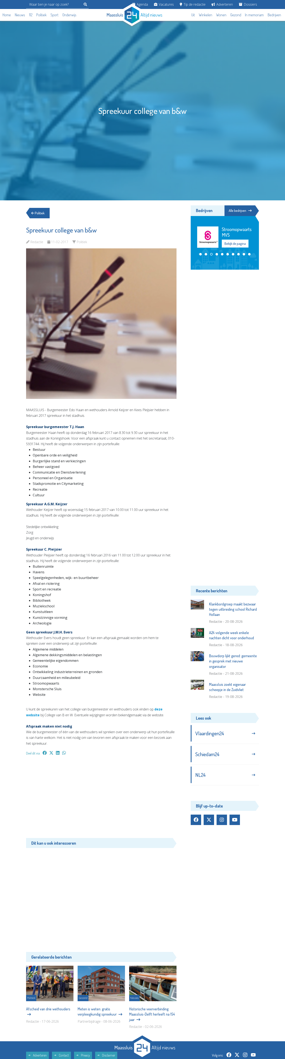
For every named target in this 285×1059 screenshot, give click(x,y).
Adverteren (224, 4)
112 (31, 15)
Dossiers (250, 4)
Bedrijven (274, 15)
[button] (200, 248)
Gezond (235, 15)
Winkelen (205, 15)
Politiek (41, 15)
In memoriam (254, 15)
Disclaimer (108, 1055)
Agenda (142, 4)
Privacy (85, 1055)
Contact (63, 1055)
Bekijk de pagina (235, 238)
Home (7, 15)
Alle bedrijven (237, 211)
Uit (193, 15)
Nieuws (20, 15)
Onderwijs (69, 15)
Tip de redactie (194, 4)
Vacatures (166, 4)
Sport (54, 15)
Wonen (221, 15)
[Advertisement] (101, 799)
